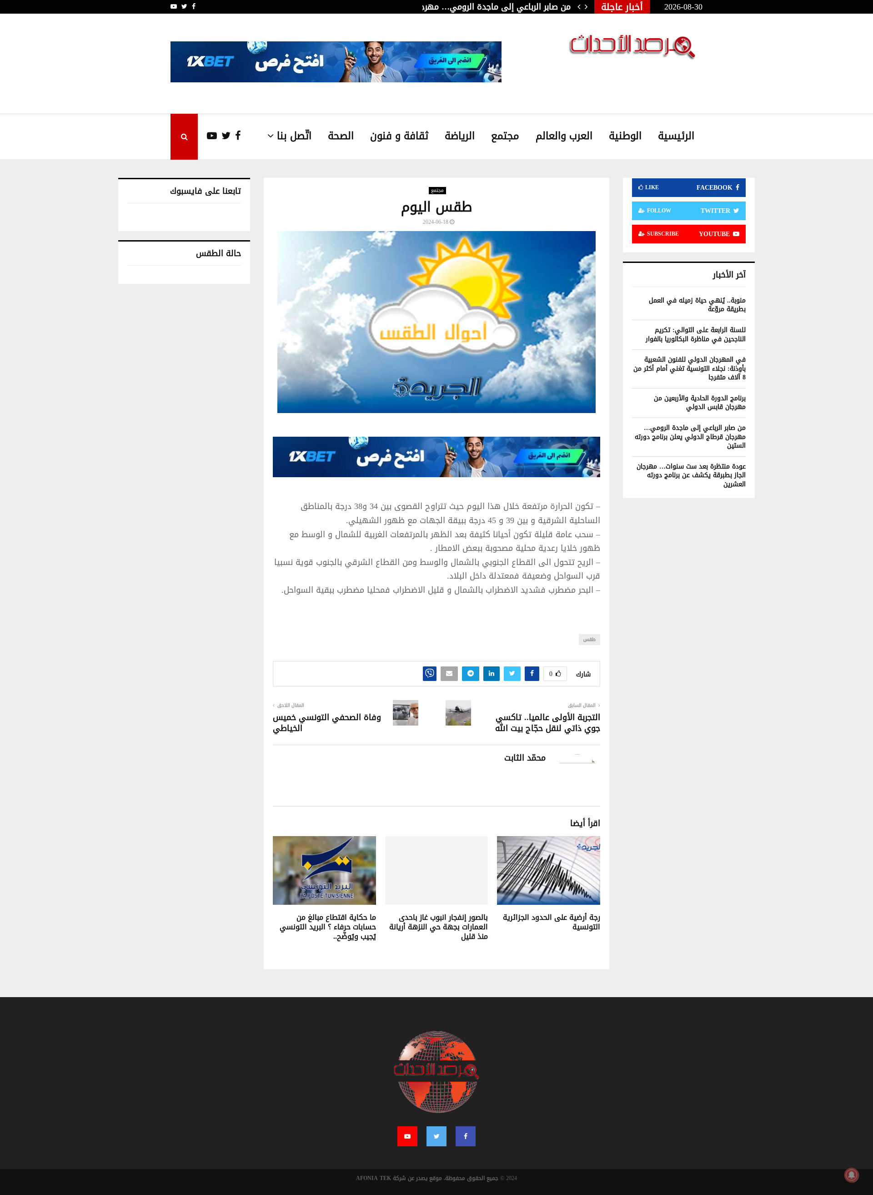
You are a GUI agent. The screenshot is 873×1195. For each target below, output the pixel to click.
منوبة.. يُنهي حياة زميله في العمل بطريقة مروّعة (697, 305)
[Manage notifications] (851, 1175)
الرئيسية (676, 136)
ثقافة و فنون (399, 136)
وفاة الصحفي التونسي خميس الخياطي (327, 723)
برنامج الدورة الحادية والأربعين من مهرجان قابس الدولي (700, 402)
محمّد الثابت (525, 758)
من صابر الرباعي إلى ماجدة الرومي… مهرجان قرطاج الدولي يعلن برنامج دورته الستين (690, 437)
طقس (589, 639)
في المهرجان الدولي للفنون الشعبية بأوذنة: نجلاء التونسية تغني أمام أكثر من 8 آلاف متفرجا (689, 368)
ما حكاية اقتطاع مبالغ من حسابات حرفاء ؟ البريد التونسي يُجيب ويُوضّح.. (328, 926)
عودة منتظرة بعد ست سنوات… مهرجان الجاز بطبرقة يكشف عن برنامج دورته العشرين (691, 475)
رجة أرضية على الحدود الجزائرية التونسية (551, 922)
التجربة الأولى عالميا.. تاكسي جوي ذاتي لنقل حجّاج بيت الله (547, 723)
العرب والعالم (564, 136)
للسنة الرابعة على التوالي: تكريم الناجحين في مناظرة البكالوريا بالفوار (696, 334)
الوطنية (625, 136)
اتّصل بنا (294, 136)
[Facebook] (236, 136)
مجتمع (505, 136)
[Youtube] (207, 136)
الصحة (341, 136)
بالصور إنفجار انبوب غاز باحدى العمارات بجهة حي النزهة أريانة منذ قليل (438, 926)
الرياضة (460, 136)
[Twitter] (224, 136)
